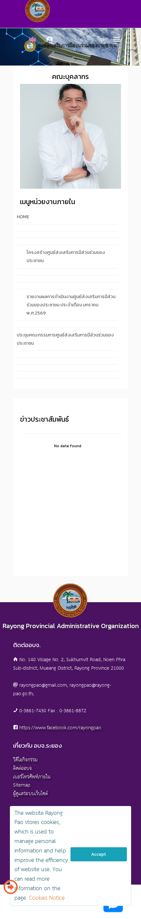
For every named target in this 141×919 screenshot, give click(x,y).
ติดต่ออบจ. (23, 768)
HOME (23, 216)
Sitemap (21, 785)
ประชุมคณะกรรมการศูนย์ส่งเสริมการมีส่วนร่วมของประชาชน (65, 339)
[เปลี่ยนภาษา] (10, 889)
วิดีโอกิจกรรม (25, 760)
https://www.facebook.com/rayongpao (60, 727)
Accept (98, 854)
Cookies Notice (47, 898)
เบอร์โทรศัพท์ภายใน (31, 777)
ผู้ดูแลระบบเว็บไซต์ (30, 793)
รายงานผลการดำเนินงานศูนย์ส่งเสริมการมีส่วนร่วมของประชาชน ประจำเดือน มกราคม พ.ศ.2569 (71, 304)
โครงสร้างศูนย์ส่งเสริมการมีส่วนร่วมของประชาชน (66, 256)
